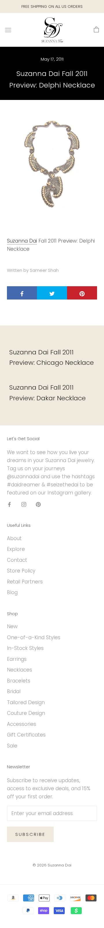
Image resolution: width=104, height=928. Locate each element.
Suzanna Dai (22, 240)
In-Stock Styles (25, 648)
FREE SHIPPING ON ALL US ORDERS (52, 6)
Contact (17, 560)
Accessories (21, 724)
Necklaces (19, 669)
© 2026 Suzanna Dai (52, 865)
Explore (16, 549)
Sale (12, 745)
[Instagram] (23, 504)
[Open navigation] (8, 29)
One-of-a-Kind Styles (33, 637)
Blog (12, 592)
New (12, 626)
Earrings (17, 659)
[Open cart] (96, 30)
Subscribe (30, 834)
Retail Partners (25, 581)
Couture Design (26, 713)
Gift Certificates (26, 734)
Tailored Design (26, 702)
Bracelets (18, 680)
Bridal (14, 691)
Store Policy (21, 570)
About (14, 538)
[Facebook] (9, 504)
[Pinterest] (38, 504)
